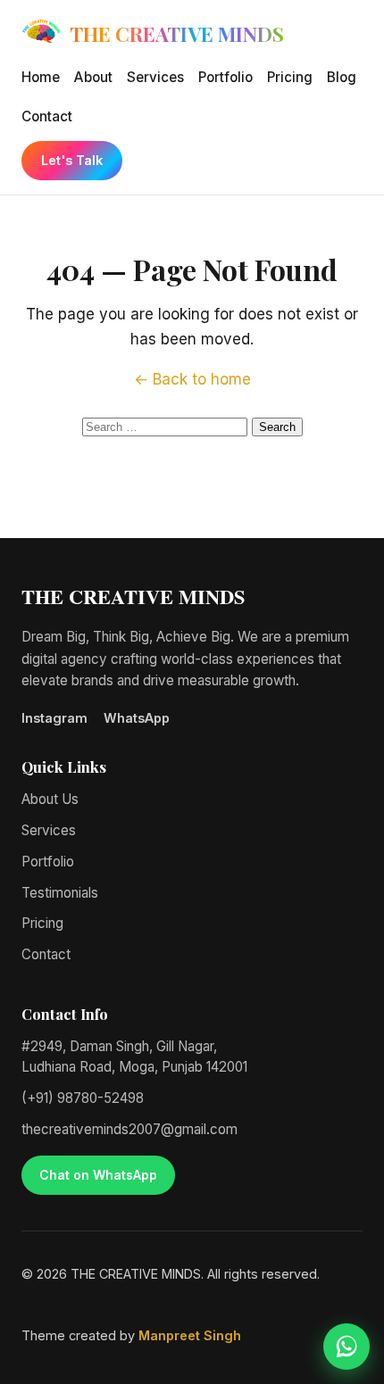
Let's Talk (72, 160)
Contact (46, 116)
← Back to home (192, 379)
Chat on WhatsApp (98, 1174)
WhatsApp (137, 717)
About (93, 77)
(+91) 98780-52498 (82, 1098)
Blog (341, 77)
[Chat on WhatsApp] (346, 1346)
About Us (50, 799)
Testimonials (59, 892)
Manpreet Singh (189, 1335)
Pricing (290, 77)
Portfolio (225, 77)
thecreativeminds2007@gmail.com (129, 1129)
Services (155, 77)
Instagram (54, 717)
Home (40, 77)
